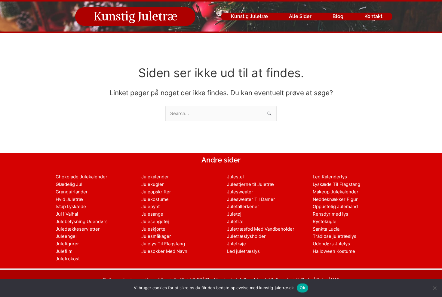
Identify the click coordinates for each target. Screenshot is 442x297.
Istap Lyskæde (71, 206)
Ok (302, 287)
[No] (434, 288)
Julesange (152, 214)
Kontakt (373, 16)
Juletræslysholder (246, 236)
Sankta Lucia (326, 229)
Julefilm (64, 251)
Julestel (235, 177)
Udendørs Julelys (331, 244)
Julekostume (155, 199)
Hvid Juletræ (69, 199)
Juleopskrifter (156, 192)
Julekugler (152, 184)
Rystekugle (324, 221)
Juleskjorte (153, 229)
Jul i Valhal (67, 214)
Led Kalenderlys (330, 177)
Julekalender (155, 177)
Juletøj (234, 214)
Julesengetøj (155, 221)
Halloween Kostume (334, 251)
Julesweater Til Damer (251, 199)
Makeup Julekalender (335, 192)
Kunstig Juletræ (135, 16)
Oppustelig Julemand (335, 206)
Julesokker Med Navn (164, 251)
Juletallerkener (243, 206)
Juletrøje (236, 244)
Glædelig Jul (69, 184)
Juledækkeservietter (78, 229)
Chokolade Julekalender (81, 177)
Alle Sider (300, 16)
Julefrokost (68, 259)
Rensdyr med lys (330, 214)
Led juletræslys (243, 251)
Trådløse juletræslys (334, 236)
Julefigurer (67, 244)
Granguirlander (72, 192)
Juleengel (66, 236)
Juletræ (235, 221)
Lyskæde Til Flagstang (336, 184)
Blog (338, 16)
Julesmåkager (156, 236)
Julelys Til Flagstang (163, 244)
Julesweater (240, 192)
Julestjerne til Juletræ (250, 184)
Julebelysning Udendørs (82, 221)
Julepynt (150, 206)
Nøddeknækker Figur (335, 199)
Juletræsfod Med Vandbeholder (260, 229)
